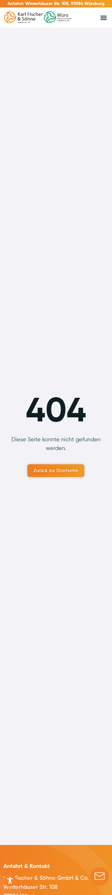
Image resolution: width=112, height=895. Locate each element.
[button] (103, 17)
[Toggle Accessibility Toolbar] (10, 880)
